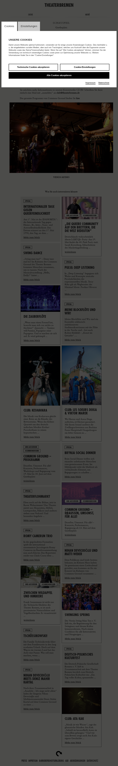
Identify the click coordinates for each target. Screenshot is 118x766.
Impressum (90, 83)
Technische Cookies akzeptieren (33, 67)
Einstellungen (29, 26)
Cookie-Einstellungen (85, 67)
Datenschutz (103, 83)
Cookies (9, 26)
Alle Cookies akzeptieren (59, 75)
